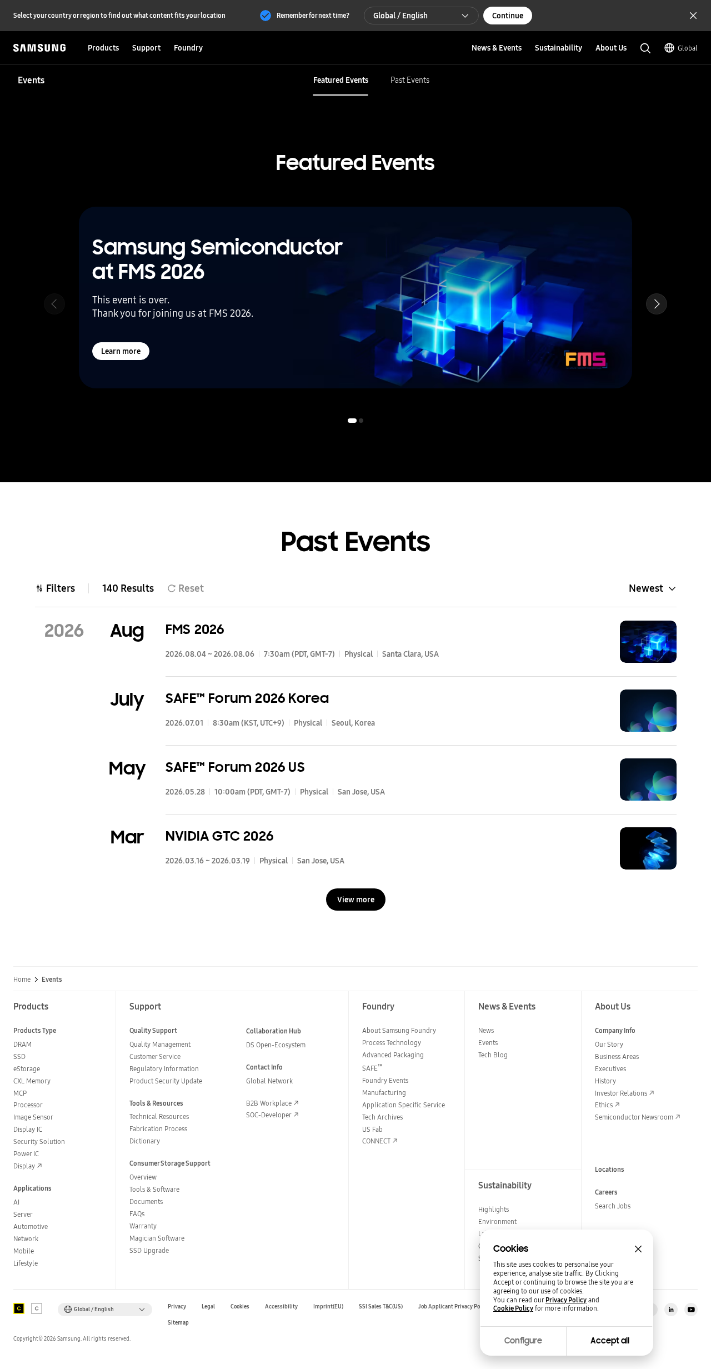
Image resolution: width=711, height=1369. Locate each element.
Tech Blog (493, 1055)
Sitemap (178, 1322)
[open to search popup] (645, 48)
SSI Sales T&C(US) (381, 1306)
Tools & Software (154, 1189)
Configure (523, 1341)
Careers (606, 1192)
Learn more (121, 351)
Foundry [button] (188, 47)
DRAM (22, 1044)
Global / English (400, 15)
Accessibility (281, 1306)
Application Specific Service (403, 1105)
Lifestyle (25, 1263)
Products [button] (103, 47)
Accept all (609, 1341)
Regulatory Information (164, 1068)
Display (24, 1166)
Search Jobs (612, 1206)
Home (22, 979)
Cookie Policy (513, 1308)
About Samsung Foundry (399, 1030)
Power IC (26, 1153)
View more (355, 899)
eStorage (26, 1068)
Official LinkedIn (671, 1309)
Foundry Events (385, 1080)
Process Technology (391, 1042)
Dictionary (144, 1141)
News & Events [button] (497, 47)
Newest (646, 588)
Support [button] (146, 47)
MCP (20, 1093)
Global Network (269, 1081)
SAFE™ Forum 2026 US (235, 767)
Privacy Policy (566, 1300)
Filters (60, 588)
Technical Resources (159, 1116)
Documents (146, 1201)
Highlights (493, 1209)
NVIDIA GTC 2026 (219, 836)
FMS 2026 (195, 629)
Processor (28, 1105)
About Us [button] (611, 47)
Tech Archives (382, 1117)
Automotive (30, 1226)
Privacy (177, 1306)
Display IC (27, 1129)
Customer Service (155, 1056)
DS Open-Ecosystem (276, 1045)
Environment (497, 1221)
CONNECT (376, 1141)
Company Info (615, 1030)
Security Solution (39, 1141)
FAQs (136, 1213)
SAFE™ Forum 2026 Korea (247, 698)
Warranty (143, 1226)
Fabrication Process (158, 1128)
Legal (208, 1306)
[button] (656, 304)
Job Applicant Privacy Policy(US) (458, 1306)
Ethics (604, 1105)
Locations (609, 1169)
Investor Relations (621, 1093)
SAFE (372, 1068)
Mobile (23, 1251)
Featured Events (340, 80)
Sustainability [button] (558, 47)
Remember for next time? (313, 15)
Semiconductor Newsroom (634, 1117)
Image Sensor (33, 1117)
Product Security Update (165, 1081)
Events (488, 1042)
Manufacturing (384, 1092)
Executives (610, 1068)
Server (23, 1214)
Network (25, 1238)
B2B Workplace (269, 1103)
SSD (19, 1056)
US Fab (372, 1129)
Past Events (409, 80)
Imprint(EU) (328, 1306)
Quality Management (160, 1044)
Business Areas (617, 1056)
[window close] (638, 1249)
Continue (507, 15)
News (486, 1030)
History (605, 1081)
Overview (143, 1177)
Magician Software (156, 1238)
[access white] (36, 1308)
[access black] (18, 1308)
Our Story (609, 1044)
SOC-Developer (269, 1115)
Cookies (240, 1306)
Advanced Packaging (393, 1055)
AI (16, 1202)
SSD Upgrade (149, 1250)
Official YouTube (691, 1309)
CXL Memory (32, 1081)
